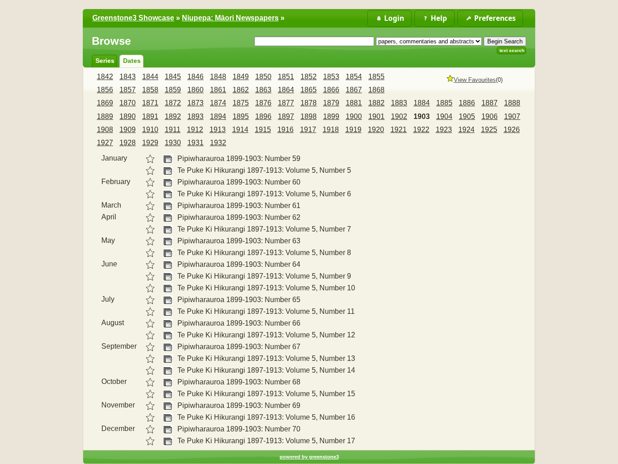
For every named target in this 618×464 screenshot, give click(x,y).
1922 (421, 129)
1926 (512, 129)
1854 (354, 76)
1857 (127, 90)
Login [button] (394, 18)
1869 (105, 103)
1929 (150, 143)
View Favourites (475, 79)
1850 (263, 76)
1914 (240, 129)
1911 (173, 129)
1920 (376, 129)
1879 (331, 103)
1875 (241, 103)
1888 (512, 103)
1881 (354, 103)
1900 (354, 116)
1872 (173, 103)
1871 (150, 103)
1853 (331, 76)
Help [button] (439, 18)
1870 (127, 103)
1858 (150, 90)
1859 (173, 90)
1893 (195, 116)
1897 (286, 116)
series (104, 60)
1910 (150, 129)
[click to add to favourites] (150, 158)
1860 (195, 90)
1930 (173, 143)
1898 (308, 116)
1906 (489, 116)
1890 (127, 116)
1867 (354, 90)
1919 (353, 129)
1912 (195, 129)
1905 (467, 116)
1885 (444, 103)
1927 (105, 143)
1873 (195, 103)
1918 (331, 129)
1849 (241, 76)
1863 (263, 90)
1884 (422, 103)
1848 (218, 76)
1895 (241, 116)
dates (132, 60)
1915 (263, 129)
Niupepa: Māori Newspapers (230, 18)
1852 (308, 76)
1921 (398, 129)
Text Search (511, 50)
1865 (308, 90)
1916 (285, 129)
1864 (286, 90)
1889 (105, 116)
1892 (173, 116)
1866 (331, 90)
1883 (399, 103)
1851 (286, 76)
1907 (512, 116)
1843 (127, 76)
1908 (105, 129)
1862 (241, 90)
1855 (376, 76)
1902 (399, 116)
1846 (195, 76)
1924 (466, 129)
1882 (376, 103)
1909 (127, 129)
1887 (489, 103)
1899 (331, 116)
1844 (150, 76)
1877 (286, 103)
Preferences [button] (495, 18)
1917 (308, 129)
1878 (308, 103)
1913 (217, 129)
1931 (195, 143)
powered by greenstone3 (309, 456)
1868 (376, 90)
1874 (218, 103)
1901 (376, 116)
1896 (263, 116)
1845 (173, 76)
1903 (422, 116)
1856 (105, 90)
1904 (444, 116)
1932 (218, 143)
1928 (127, 143)
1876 (263, 103)
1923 (444, 129)
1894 (218, 116)
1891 (150, 116)
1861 (218, 90)
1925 (489, 129)
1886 (467, 103)
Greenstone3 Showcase (133, 18)
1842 (105, 76)
